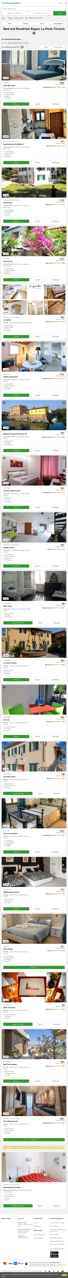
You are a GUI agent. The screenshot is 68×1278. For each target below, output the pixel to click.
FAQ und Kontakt (54, 1226)
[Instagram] (54, 1271)
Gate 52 (6, 720)
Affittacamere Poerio (11, 892)
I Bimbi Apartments (10, 377)
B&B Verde (7, 606)
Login (61, 3)
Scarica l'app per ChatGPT (57, 1244)
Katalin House (8, 547)
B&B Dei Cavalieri (10, 1064)
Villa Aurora (7, 203)
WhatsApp (56, 104)
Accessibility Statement (56, 1238)
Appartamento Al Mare (12, 1187)
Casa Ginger (8, 949)
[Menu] (65, 3)
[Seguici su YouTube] (62, 1271)
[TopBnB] (21, 47)
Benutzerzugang (54, 1234)
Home (3, 18)
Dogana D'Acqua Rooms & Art (15, 434)
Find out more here (19, 1274)
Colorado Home (9, 777)
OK (64, 1275)
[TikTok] (58, 1271)
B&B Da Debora (9, 1007)
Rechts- (33, 1271)
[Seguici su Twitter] (49, 1271)
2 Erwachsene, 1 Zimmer (41, 13)
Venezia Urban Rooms (12, 491)
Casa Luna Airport (10, 833)
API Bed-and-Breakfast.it (57, 1241)
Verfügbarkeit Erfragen (18, 623)
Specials (36, 1223)
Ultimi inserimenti (38, 1238)
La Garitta (7, 320)
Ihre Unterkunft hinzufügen (57, 1223)
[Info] (17, 47)
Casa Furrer (7, 261)
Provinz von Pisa (19, 18)
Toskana (10, 18)
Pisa (26, 18)
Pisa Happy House (10, 1121)
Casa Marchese (9, 85)
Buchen (17, 104)
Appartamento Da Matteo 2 (13, 144)
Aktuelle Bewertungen (40, 1235)
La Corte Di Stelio (10, 663)
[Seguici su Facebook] (46, 1271)
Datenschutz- (39, 1271)
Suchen (59, 13)
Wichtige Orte (37, 1226)
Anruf (38, 104)
